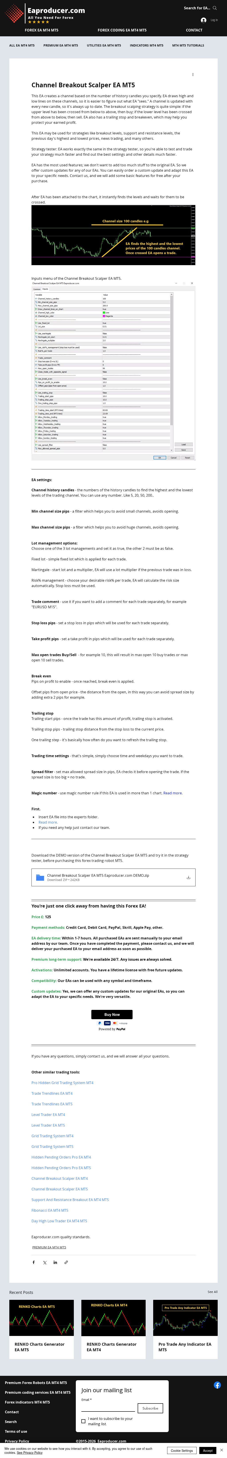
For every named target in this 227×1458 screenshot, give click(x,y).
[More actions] (193, 74)
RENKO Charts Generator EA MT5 (40, 1347)
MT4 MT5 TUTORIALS (188, 45)
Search (11, 1421)
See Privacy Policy (30, 1452)
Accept (208, 1450)
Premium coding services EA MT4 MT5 (37, 1392)
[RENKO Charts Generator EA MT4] (113, 1318)
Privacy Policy (17, 1441)
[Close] (221, 1450)
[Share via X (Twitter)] (44, 1262)
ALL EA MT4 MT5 (22, 45)
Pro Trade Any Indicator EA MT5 (185, 1347)
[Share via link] (66, 1262)
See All (213, 1292)
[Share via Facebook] (33, 1262)
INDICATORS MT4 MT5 (146, 45)
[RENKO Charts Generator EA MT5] (41, 1318)
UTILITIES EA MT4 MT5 (104, 45)
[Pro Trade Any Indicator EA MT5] (185, 1318)
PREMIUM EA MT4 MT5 (60, 45)
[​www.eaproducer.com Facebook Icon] (217, 1385)
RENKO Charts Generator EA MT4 (112, 1347)
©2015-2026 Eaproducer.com (101, 1441)
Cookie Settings (182, 1450)
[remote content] (113, 1020)
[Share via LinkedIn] (55, 1262)
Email (86, 1400)
